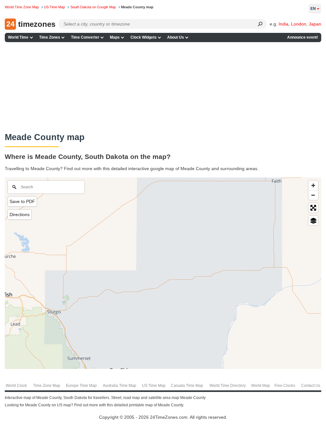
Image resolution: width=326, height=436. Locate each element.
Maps (115, 37)
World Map (260, 385)
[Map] (163, 273)
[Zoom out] (313, 195)
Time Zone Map (46, 385)
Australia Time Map (119, 385)
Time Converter (85, 37)
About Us (175, 37)
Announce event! (302, 37)
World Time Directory (227, 385)
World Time (18, 37)
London (298, 23)
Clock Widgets (144, 37)
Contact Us (310, 385)
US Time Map (154, 385)
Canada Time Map (187, 385)
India (283, 23)
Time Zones (49, 37)
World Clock (16, 385)
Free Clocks (284, 385)
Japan (315, 23)
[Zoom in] (313, 185)
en (313, 8)
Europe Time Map (81, 385)
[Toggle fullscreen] (313, 208)
